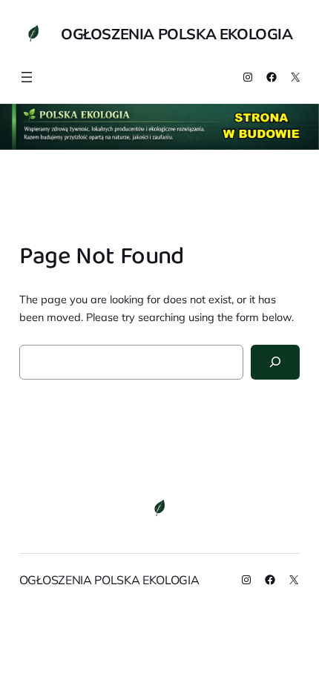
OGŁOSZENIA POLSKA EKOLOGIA (177, 33)
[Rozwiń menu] (27, 77)
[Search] (275, 362)
